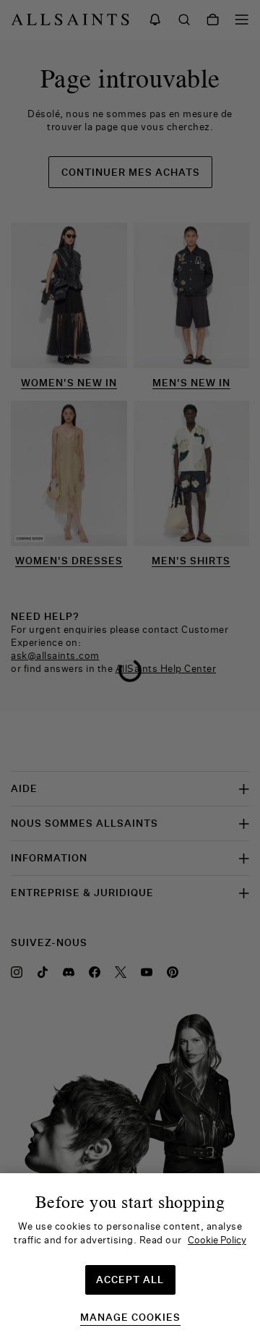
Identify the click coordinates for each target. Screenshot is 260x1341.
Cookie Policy (217, 1240)
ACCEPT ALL (130, 1279)
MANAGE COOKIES (130, 1317)
